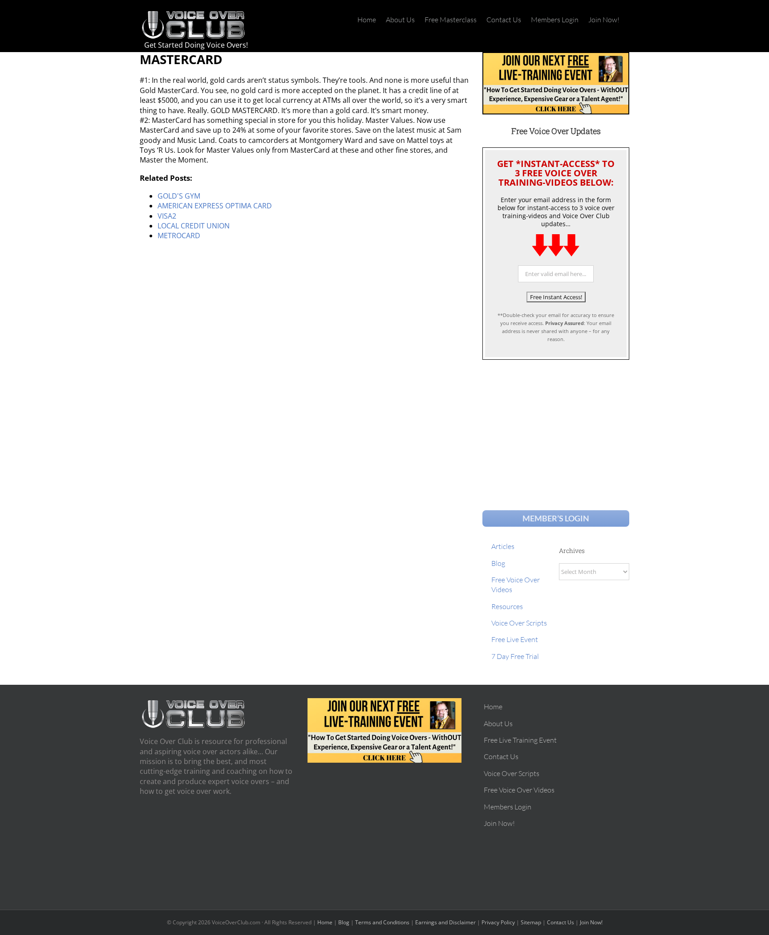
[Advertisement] (555, 426)
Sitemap (531, 922)
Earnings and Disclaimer (445, 922)
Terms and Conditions (382, 922)
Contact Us (560, 922)
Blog (343, 922)
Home (324, 922)
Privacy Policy (498, 922)
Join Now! (591, 922)
